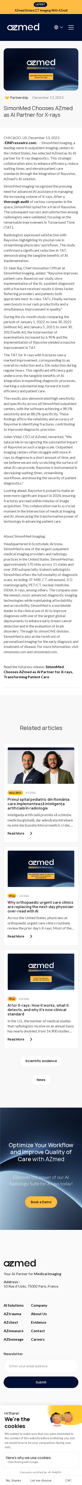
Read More (16, 833)
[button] (59, 27)
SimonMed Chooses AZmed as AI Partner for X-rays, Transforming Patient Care (38, 671)
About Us (39, 1313)
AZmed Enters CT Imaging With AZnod (41, 10)
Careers (38, 1339)
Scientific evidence (41, 1061)
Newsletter (13, 1353)
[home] (23, 27)
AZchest (11, 1322)
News (41, 1079)
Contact (38, 1330)
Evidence (38, 1322)
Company (39, 1305)
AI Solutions (14, 1305)
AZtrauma (12, 1313)
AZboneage (13, 1339)
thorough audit (16, 201)
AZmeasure (13, 1330)
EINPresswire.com (20, 142)
